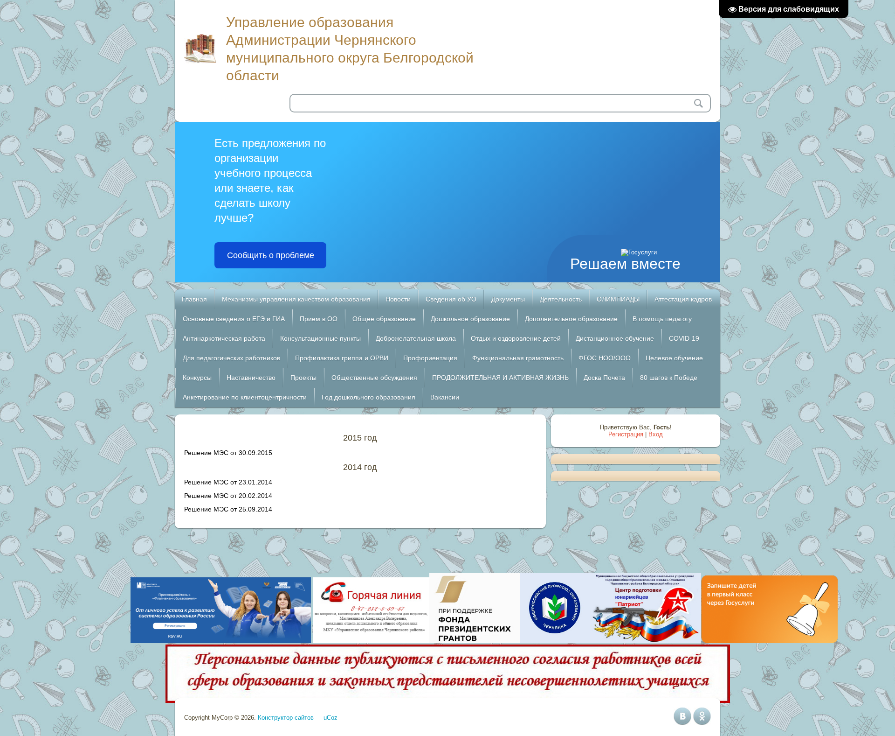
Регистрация (625, 434)
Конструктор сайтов (286, 717)
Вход (655, 434)
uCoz (330, 717)
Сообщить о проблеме (270, 255)
